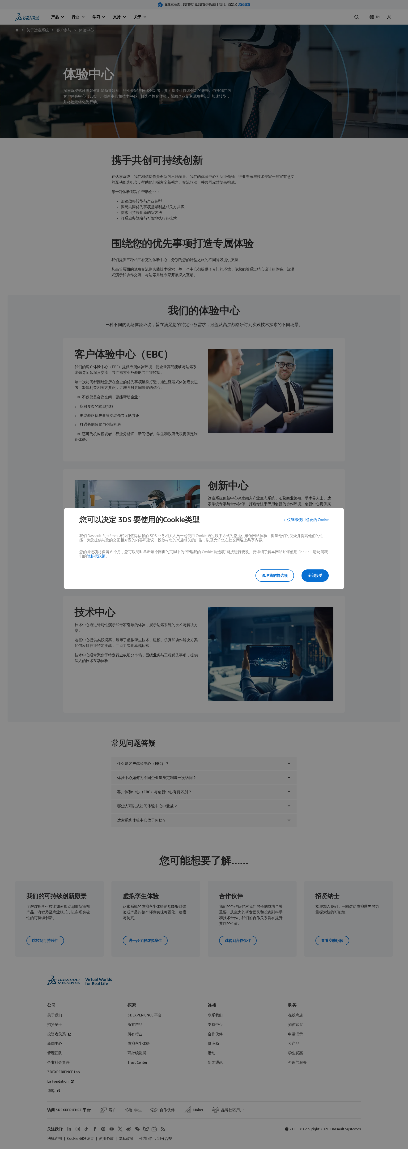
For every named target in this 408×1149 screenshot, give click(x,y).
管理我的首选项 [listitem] (275, 575)
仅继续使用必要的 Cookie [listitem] (308, 520)
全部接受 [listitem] (315, 575)
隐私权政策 (96, 556)
